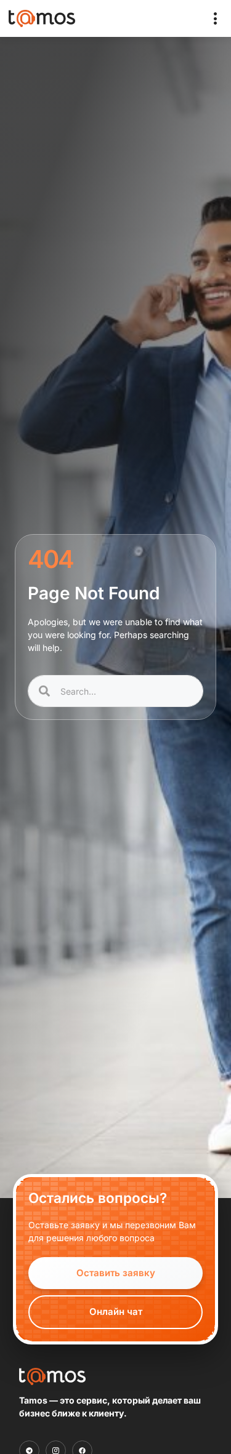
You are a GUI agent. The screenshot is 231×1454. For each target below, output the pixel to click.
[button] (215, 18)
